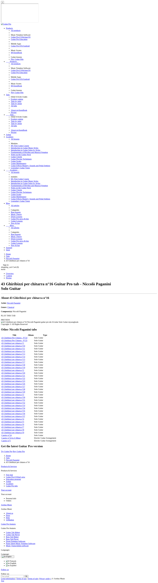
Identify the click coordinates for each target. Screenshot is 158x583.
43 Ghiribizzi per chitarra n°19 (13, 368)
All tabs (14, 106)
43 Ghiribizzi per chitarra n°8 (12, 430)
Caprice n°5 (6, 441)
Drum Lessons (16, 217)
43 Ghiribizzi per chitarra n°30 (13, 397)
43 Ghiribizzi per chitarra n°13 (13, 354)
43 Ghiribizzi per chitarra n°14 (13, 357)
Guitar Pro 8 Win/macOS (20, 37)
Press (8, 515)
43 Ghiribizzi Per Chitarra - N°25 (14, 340)
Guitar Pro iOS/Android (20, 46)
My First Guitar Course (20, 146)
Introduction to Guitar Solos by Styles (25, 150)
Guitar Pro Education (19, 39)
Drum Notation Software (15, 541)
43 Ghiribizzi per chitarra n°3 (12, 395)
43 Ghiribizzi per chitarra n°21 (13, 376)
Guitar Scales (16, 161)
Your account (6, 490)
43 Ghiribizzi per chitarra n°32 (13, 403)
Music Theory (16, 214)
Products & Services (9, 466)
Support (9, 248)
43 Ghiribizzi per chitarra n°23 (13, 381)
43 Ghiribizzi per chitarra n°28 (13, 389)
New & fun (15, 223)
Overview (10, 273)
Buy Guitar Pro (19, 451)
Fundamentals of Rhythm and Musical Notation (29, 152)
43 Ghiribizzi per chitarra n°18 (13, 365)
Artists (8, 135)
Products (9, 28)
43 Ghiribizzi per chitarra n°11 (13, 349)
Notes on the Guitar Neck (21, 155)
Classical (10, 307)
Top (2, 581)
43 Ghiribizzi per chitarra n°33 (13, 405)
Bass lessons (16, 212)
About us (9, 513)
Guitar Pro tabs (12, 486)
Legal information (8, 579)
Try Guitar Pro (6, 451)
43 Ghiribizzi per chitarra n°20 (13, 373)
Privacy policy (45, 579)
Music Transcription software (17, 546)
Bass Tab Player (12, 539)
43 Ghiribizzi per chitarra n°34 (13, 408)
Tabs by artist (16, 101)
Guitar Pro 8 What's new (15, 477)
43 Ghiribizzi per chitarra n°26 (13, 384)
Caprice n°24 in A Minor (11, 438)
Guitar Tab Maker (13, 532)
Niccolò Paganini (13, 303)
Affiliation (10, 520)
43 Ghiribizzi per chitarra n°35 (13, 411)
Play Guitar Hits (17, 59)
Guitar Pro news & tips (20, 219)
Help (8, 518)
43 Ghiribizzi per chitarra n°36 (13, 414)
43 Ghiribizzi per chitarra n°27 (13, 387)
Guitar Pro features (8, 524)
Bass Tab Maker (12, 537)
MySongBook (16, 53)
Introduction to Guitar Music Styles (24, 148)
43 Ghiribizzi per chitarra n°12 (13, 351)
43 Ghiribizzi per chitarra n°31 (13, 400)
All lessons (15, 139)
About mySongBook (19, 110)
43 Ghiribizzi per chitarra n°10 (13, 346)
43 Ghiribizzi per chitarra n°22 (13, 378)
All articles (15, 206)
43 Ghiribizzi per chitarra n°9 (12, 433)
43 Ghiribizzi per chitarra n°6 (12, 424)
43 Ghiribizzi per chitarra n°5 (12, 422)
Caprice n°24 (6, 435)
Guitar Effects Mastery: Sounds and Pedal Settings (30, 166)
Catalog (9, 276)
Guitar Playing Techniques (21, 159)
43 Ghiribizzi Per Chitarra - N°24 (14, 338)
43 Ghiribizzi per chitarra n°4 (12, 419)
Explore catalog (17, 99)
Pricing (13, 112)
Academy (9, 137)
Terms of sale (33, 579)
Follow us (5, 570)
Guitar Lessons (17, 221)
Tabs (8, 95)
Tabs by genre (16, 104)
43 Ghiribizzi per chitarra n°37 (13, 416)
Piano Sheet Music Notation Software (20, 543)
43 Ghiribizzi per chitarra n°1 (12, 343)
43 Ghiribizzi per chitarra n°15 (13, 359)
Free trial (9, 475)
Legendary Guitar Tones (20, 168)
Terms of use (21, 579)
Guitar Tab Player (13, 535)
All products (15, 30)
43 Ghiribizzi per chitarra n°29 (13, 392)
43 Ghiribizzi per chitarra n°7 (12, 427)
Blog (8, 203)
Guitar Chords (16, 157)
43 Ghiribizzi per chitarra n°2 (12, 370)
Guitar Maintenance (18, 163)
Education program (13, 479)
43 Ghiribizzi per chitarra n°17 (13, 362)
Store (8, 250)
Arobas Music (6, 505)
